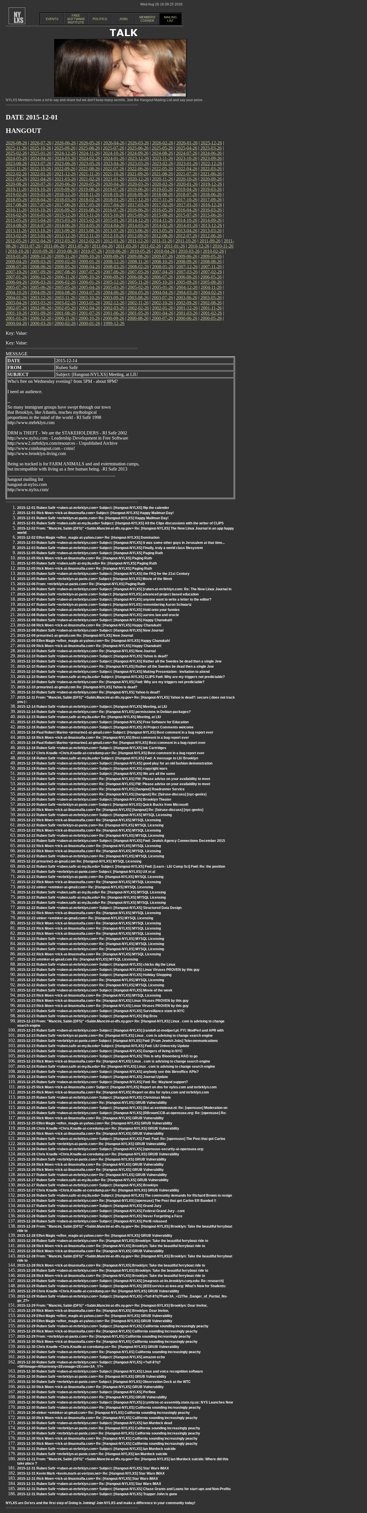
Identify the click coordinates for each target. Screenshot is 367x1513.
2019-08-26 (89, 189)
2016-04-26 (186, 209)
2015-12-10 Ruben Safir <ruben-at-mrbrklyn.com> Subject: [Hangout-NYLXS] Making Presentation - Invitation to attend (113, 672)
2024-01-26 (113, 158)
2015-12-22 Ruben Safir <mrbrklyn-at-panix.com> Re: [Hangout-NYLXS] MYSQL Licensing (90, 825)
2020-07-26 (40, 184)
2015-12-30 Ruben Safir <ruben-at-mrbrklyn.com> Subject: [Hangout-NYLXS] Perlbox (86, 1392)
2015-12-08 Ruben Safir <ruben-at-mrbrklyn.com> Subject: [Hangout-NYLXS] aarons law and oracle (98, 615)
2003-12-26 (40, 297)
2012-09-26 (138, 235)
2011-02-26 (150, 246)
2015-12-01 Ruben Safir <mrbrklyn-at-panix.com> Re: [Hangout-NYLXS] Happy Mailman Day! (93, 518)
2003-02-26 (65, 302)
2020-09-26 (211, 179)
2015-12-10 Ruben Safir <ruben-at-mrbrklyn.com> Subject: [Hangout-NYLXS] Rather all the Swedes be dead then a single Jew (119, 661)
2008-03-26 (113, 266)
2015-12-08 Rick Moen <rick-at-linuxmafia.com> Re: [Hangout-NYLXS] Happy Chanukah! (89, 625)
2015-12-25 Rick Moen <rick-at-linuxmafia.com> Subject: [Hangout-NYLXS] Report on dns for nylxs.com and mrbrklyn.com (117, 1087)
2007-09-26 (40, 271)
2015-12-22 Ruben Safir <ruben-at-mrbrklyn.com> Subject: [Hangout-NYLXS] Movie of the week (94, 990)
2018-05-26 (16, 199)
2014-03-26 (138, 225)
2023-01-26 (187, 163)
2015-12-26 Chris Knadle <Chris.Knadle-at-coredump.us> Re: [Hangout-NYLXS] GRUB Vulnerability (98, 1128)
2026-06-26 (65, 142)
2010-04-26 (164, 251)
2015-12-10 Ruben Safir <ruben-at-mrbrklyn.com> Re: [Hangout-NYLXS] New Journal (86, 651)
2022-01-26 (40, 173)
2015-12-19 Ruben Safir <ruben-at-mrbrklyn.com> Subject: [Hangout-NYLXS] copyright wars (92, 769)
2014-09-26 (211, 220)
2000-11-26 (64, 318)
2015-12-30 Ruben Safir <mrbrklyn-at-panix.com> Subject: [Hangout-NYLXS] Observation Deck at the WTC (104, 1382)
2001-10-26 (16, 313)
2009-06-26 (186, 256)
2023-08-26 (16, 163)
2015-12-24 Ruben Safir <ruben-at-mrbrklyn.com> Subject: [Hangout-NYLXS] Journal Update (92, 1077)
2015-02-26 (89, 220)
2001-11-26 (211, 307)
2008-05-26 (65, 266)
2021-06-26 (211, 173)
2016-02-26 (16, 215)
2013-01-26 (40, 235)
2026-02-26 (162, 142)
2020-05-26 (89, 184)
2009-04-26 (16, 261)
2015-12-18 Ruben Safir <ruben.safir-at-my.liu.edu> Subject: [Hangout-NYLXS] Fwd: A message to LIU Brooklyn (107, 758)
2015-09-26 (138, 215)
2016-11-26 (16, 209)
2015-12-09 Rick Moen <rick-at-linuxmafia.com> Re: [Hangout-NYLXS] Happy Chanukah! (89, 646)
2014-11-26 (162, 220)
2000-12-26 (40, 318)
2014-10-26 (186, 220)
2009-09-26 (113, 256)
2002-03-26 (113, 307)
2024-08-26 (162, 153)
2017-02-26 (162, 204)
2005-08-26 (211, 282)
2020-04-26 (113, 184)
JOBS (123, 19)
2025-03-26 (211, 148)
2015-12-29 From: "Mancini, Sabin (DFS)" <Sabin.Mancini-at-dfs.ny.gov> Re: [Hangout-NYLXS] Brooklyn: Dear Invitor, (112, 1306)
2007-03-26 (187, 271)
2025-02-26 (16, 153)
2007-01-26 (16, 277)
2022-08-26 (89, 168)
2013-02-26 (16, 235)
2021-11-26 (89, 173)
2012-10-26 (113, 235)
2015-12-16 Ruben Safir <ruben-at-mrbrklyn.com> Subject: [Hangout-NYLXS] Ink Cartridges (91, 748)
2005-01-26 (162, 287)
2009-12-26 (40, 256)
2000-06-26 (186, 318)
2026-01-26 (187, 142)
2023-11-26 (162, 158)
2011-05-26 (78, 246)
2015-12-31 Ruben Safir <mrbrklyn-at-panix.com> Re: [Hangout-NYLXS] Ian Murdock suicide (92, 1454)
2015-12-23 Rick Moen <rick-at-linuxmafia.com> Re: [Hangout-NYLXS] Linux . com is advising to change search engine (113, 1061)
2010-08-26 (67, 251)
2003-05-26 (211, 297)
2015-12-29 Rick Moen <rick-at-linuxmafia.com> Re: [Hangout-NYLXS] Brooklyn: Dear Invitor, (93, 1311)
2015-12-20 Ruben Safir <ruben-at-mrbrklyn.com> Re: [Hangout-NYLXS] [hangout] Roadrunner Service (101, 789)
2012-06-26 (211, 235)
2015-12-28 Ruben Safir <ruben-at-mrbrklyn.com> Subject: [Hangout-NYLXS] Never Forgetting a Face (99, 1216)
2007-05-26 (138, 271)
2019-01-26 (40, 194)
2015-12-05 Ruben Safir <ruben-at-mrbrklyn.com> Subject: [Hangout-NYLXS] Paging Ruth (90, 553)
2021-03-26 (65, 179)
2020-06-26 (65, 184)
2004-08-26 (65, 292)
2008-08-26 (211, 261)
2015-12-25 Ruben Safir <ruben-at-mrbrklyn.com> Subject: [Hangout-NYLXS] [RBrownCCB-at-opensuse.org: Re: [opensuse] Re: (122, 1113)
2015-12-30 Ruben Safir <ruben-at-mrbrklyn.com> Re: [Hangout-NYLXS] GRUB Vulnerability (92, 1397)
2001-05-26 (138, 313)
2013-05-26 (162, 230)
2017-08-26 (16, 204)
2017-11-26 (162, 199)
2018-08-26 (162, 194)
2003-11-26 (64, 297)
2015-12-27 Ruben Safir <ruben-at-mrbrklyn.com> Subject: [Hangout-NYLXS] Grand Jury (89, 1206)
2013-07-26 (113, 230)
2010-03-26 (189, 251)
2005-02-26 (138, 287)
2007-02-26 (211, 271)
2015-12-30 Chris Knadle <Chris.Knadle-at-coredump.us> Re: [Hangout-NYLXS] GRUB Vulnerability (98, 1347)
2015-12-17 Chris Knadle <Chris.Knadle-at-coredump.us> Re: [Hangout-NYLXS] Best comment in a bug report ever (110, 753)
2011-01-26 (174, 246)
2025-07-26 (113, 148)
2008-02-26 (138, 266)
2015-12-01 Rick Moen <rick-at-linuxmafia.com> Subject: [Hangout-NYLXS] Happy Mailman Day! (95, 513)
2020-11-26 (162, 179)
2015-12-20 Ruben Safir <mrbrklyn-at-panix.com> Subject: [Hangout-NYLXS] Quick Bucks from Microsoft (102, 805)
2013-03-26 (211, 230)
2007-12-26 (187, 266)
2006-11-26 (64, 277)
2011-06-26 (54, 246)
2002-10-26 (162, 302)
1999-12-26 (113, 323)
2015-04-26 (40, 220)
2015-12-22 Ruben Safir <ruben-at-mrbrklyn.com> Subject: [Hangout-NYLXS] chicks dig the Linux (96, 965)
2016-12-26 (211, 204)
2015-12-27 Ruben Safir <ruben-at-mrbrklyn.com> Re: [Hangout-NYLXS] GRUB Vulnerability (92, 1175)
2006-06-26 (186, 277)
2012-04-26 (40, 240)
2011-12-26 (138, 240)
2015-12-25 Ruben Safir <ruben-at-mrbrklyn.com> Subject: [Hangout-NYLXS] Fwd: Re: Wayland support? (102, 1082)
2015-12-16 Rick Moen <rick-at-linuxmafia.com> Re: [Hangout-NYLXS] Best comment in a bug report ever (103, 738)
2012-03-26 (65, 240)
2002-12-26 (113, 302)
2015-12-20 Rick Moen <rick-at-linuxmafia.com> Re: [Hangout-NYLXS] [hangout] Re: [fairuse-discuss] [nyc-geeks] (110, 810)
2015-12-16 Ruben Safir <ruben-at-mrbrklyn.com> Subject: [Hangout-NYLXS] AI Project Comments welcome (105, 727)
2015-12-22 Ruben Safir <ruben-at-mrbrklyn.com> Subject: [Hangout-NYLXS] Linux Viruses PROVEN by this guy (108, 970)
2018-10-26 (113, 194)
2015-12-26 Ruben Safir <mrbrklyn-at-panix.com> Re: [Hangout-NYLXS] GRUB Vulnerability (91, 1144)
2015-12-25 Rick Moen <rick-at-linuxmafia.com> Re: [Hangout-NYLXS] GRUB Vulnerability (90, 1118)
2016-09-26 (64, 209)
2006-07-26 (162, 277)
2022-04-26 (186, 168)
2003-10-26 (89, 297)
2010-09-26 (42, 251)
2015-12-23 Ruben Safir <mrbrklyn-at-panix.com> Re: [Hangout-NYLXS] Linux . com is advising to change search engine (115, 1036)
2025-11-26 (16, 148)
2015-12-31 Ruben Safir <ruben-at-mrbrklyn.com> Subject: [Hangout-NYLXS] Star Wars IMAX (93, 1468)
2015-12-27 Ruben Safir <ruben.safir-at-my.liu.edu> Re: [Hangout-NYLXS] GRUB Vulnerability (93, 1180)
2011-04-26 (102, 246)
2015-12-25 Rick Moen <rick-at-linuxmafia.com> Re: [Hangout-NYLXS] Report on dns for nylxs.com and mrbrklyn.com (113, 1092)
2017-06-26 (65, 204)
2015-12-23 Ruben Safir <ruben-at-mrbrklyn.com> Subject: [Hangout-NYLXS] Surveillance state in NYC (101, 1011)
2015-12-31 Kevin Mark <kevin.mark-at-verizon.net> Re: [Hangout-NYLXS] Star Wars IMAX (91, 1473)
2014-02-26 (162, 225)
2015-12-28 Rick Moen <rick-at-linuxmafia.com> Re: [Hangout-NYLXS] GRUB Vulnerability (90, 1251)
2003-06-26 (186, 297)
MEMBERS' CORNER (147, 18)
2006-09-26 (113, 277)
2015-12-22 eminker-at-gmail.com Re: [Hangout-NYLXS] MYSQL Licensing (77, 959)
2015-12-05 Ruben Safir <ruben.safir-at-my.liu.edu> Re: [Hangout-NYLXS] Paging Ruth (87, 563)
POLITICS (100, 19)
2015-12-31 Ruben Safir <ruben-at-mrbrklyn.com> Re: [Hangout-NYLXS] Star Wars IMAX (89, 1484)
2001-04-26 (162, 313)
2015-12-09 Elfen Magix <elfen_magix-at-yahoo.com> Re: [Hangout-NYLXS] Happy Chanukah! (93, 641)
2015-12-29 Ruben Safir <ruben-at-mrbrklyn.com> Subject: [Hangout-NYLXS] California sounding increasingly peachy (112, 1326)
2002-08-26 (211, 302)
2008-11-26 (138, 261)
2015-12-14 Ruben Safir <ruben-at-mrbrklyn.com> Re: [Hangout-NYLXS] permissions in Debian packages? (104, 712)
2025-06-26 (138, 148)
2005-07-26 (16, 287)
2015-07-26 (186, 215)
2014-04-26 (113, 225)
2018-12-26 (65, 194)
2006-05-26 (211, 277)
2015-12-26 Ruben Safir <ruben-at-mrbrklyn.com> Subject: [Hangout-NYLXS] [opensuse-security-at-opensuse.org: (110, 1149)
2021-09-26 (138, 173)
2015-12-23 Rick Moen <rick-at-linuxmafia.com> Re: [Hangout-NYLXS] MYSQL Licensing (89, 995)
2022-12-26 (211, 163)
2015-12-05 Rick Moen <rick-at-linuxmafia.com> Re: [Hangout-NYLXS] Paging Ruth (84, 558)
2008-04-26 (89, 266)
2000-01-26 (89, 323)
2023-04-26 (113, 163)
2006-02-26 (65, 282)
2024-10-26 (113, 153)
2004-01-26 (16, 297)
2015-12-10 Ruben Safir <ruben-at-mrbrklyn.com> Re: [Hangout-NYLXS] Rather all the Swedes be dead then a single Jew (115, 667)
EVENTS (52, 19)
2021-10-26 (113, 173)
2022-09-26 (64, 168)
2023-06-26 (65, 163)
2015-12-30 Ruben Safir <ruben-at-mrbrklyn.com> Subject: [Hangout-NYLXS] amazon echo (91, 1357)
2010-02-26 (213, 251)
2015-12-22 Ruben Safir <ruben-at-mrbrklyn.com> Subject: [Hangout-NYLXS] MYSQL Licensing (94, 815)
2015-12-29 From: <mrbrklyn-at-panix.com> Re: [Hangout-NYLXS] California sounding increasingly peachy (104, 1336)
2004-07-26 (89, 292)
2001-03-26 (187, 313)
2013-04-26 (186, 230)
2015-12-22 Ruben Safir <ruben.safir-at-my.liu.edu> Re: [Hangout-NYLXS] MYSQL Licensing (91, 892)
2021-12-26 (65, 173)
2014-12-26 (138, 220)
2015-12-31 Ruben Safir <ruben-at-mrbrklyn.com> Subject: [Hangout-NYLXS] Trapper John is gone (97, 1494)
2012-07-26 (186, 235)
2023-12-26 (138, 158)
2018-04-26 (40, 199)
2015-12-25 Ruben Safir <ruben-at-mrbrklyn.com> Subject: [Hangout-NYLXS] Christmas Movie (94, 1097)
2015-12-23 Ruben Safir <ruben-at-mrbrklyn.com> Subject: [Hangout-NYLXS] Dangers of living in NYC (100, 1051)
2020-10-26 (186, 179)
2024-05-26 (16, 158)
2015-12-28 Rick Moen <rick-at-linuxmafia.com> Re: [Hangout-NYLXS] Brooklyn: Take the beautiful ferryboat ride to (111, 1246)
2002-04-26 (89, 307)
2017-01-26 (187, 204)
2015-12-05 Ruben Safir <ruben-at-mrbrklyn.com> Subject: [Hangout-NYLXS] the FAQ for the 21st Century (103, 574)
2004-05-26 (138, 292)
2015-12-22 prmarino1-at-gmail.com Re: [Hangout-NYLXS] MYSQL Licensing (79, 861)
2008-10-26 (162, 261)
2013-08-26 (89, 230)
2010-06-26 (115, 251)
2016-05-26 (162, 209)
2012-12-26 (65, 235)
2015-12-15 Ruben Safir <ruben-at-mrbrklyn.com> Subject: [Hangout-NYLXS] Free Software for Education (103, 722)
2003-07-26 (162, 297)
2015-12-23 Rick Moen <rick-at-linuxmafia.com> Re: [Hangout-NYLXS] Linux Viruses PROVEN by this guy (103, 1001)
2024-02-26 (89, 158)
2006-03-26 (40, 282)
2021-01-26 (113, 179)
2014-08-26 (16, 225)
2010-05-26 (140, 251)
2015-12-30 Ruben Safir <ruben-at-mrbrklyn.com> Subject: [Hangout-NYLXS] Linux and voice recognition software (110, 1371)
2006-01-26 (89, 282)
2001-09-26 (40, 313)
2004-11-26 (211, 287)
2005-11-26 (138, 282)
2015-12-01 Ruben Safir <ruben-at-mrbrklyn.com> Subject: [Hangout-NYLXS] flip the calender (93, 508)
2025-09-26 (64, 148)
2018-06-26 (211, 194)
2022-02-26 (16, 173)
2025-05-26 (162, 148)
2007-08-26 (65, 271)
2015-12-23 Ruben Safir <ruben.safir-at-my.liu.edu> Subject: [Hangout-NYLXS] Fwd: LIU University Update (103, 1046)
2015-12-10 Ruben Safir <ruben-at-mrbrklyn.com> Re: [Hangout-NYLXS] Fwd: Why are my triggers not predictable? (110, 682)
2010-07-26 (91, 251)
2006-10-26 (89, 277)
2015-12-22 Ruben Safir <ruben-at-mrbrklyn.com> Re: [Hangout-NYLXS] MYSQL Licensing (90, 836)
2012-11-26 (89, 235)
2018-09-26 (138, 194)
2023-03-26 (138, 163)
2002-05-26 (65, 307)
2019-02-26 (16, 194)
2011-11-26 (162, 240)
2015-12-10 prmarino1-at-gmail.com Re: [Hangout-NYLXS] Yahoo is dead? (77, 687)
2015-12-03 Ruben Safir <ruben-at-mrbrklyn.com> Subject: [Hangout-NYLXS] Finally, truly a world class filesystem (110, 548)
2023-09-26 (211, 158)
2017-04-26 (113, 204)
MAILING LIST (170, 18)
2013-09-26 (64, 230)
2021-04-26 (40, 179)
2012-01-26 (113, 240)
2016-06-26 (138, 209)
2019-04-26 (186, 189)
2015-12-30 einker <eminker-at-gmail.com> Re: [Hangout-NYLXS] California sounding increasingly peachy (103, 1413)
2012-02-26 (89, 240)
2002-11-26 (138, 302)
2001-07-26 (89, 313)
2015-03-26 (65, 220)
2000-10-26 (89, 318)
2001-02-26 (211, 313)
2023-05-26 (89, 163)
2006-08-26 (138, 277)
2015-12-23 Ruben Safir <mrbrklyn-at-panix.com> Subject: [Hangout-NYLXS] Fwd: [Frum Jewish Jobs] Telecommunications (117, 1041)
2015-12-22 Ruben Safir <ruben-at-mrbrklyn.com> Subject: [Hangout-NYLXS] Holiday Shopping (94, 975)
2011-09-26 (210, 240)
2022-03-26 (211, 168)
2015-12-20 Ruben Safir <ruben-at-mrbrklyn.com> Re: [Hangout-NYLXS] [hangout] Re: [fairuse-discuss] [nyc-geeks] (111, 794)
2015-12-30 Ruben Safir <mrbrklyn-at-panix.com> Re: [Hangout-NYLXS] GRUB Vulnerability (91, 1377)
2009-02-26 (65, 261)
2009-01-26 (89, 261)
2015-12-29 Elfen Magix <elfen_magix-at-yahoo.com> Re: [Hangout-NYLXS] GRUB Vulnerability (94, 1316)
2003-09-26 (113, 297)
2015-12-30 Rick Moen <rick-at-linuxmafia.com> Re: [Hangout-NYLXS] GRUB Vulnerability (90, 1387)
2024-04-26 (40, 158)
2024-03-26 (65, 158)
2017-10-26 (186, 199)
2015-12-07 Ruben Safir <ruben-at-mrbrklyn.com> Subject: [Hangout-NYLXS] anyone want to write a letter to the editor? (114, 599)
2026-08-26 (16, 142)
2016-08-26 (89, 209)
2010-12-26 (198, 246)
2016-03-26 (211, 209)
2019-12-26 (211, 184)
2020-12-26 (138, 179)
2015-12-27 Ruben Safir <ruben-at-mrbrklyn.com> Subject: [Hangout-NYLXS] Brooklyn (87, 1185)
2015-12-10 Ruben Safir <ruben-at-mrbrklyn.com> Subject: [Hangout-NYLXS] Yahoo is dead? (92, 656)
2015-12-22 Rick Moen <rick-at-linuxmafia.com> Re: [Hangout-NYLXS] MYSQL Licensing (89, 820)
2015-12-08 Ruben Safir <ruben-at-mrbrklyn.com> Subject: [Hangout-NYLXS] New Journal (90, 630)
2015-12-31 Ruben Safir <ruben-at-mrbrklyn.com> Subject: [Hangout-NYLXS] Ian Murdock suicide (96, 1449)
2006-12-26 (40, 277)
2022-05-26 (162, 168)
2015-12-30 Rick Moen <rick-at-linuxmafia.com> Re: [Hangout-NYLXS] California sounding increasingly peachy (107, 1342)
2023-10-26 (186, 158)
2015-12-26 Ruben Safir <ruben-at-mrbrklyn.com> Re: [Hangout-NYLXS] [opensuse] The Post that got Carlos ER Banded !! (116, 1201)
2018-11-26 (89, 194)
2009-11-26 (64, 256)
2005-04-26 (89, 287)
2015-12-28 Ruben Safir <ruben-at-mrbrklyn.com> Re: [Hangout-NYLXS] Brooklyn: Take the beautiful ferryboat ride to (112, 1241)
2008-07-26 (16, 266)
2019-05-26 (162, 189)
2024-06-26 (211, 153)
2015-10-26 (113, 215)
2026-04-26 (113, 142)
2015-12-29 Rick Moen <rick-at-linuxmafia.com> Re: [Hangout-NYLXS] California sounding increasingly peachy (107, 1331)
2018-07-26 (186, 194)
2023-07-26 (40, 163)
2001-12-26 (187, 307)
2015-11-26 (89, 215)
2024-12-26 (65, 153)
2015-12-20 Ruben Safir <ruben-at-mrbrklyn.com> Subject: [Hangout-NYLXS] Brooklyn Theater (94, 799)
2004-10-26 (16, 292)
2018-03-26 (65, 199)
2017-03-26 (138, 204)
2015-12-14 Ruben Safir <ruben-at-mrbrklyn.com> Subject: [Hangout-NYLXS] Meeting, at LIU (92, 707)
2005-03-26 (113, 287)
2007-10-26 (16, 271)
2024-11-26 (89, 153)
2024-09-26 (138, 153)
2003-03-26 (40, 302)
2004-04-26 (162, 292)
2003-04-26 (16, 302)
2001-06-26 (113, 313)
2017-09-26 (211, 199)
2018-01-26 (113, 199)
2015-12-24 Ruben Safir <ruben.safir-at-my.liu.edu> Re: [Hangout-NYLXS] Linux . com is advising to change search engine (116, 1067)
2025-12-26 (211, 142)
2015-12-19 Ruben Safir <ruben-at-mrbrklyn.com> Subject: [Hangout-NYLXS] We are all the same (96, 774)
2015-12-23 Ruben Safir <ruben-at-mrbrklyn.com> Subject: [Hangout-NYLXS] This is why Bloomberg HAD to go (107, 1056)
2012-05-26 (16, 240)
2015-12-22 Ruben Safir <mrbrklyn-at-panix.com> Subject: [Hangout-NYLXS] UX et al (86, 872)
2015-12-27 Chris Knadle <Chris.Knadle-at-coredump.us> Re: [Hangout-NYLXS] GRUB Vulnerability (98, 1190)
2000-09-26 (113, 318)
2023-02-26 (162, 163)
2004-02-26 (211, 292)
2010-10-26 (18, 251)
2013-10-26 (40, 230)
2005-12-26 (113, 282)
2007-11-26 (211, 266)
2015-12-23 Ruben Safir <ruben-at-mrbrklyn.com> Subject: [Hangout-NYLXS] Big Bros (87, 1016)
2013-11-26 (16, 230)
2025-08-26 (89, 148)
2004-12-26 (187, 287)
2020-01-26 (187, 184)
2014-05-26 (89, 225)
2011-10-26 (185, 240)
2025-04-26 (186, 148)
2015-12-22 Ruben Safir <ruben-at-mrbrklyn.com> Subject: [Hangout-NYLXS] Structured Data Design (99, 908)
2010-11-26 (222, 246)
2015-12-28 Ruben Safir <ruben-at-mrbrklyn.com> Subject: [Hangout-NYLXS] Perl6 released (92, 1221)
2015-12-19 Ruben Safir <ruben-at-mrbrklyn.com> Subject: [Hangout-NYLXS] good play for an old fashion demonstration (114, 763)
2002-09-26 (186, 302)
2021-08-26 (162, 173)
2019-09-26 (64, 189)
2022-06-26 (138, 168)
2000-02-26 (65, 323)
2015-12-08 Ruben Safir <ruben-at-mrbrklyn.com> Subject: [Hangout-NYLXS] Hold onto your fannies (98, 610)
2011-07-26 (29, 246)
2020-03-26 (138, 184)
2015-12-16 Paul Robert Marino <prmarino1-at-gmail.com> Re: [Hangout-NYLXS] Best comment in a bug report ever (111, 743)
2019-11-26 (16, 189)
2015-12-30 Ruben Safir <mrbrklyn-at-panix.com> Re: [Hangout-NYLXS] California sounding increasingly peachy (108, 1428)
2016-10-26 (40, 209)
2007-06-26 (113, 271)
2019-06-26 (138, 189)
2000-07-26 (162, 318)
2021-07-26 (186, 173)
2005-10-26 (162, 282)
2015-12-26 (65, 215)
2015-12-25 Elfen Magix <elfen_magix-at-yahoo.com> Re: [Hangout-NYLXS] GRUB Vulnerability (94, 1123)
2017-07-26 (40, 204)
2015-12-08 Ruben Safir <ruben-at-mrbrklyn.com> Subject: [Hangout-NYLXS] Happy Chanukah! (94, 620)
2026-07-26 (40, 142)
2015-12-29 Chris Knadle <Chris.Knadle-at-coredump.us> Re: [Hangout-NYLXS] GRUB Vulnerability (98, 1291)
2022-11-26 (16, 168)
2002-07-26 (16, 307)
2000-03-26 (40, 323)
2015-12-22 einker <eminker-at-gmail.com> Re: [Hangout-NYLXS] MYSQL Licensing (85, 887)
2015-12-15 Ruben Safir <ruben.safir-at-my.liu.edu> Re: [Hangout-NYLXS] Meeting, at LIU (89, 717)
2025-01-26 (40, 153)
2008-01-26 (162, 266)
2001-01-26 (16, 318)
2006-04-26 (16, 282)
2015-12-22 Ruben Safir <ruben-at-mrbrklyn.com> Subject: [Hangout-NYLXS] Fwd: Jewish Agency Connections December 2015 (121, 841)
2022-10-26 (40, 168)
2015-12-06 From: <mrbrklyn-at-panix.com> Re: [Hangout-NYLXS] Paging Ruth (81, 584)
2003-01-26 (89, 302)
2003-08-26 (138, 297)
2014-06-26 (65, 225)
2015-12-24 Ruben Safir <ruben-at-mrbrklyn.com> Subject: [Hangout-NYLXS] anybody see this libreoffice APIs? (108, 1072)
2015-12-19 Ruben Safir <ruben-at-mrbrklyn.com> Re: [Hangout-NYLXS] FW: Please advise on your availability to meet (113, 779)
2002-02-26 (138, 307)
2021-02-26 (89, 179)
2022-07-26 (113, 168)
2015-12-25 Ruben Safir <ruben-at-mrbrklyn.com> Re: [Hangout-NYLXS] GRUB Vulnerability (92, 1103)
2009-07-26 (162, 256)
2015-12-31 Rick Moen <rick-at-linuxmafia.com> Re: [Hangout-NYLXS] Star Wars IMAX (87, 1479)
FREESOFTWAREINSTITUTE (76, 19)
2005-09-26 (186, 282)
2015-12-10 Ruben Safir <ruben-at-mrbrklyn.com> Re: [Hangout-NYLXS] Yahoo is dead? (88, 692)
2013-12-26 (211, 225)
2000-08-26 (138, 318)
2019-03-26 (211, 189)
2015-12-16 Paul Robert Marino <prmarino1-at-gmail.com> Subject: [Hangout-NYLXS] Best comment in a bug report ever (115, 732)
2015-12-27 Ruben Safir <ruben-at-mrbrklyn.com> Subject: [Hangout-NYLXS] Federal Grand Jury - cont (101, 1211)
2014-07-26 (40, 225)
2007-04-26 (162, 271)
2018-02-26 (89, 199)
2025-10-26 (40, 148)
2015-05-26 (16, 220)
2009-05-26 (211, 256)
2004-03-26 (187, 292)
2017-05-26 (89, 204)
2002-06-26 (40, 307)
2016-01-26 (40, 215)
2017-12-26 (138, 199)
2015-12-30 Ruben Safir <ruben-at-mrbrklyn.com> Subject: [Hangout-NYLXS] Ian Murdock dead (94, 1423)
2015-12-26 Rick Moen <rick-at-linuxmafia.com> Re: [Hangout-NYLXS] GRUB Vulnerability (90, 1134)
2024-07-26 (186, 153)
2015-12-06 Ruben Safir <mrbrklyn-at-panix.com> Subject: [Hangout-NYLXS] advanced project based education (108, 594)
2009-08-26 (138, 256)
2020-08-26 (16, 184)
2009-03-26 (40, 261)
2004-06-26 (113, 292)
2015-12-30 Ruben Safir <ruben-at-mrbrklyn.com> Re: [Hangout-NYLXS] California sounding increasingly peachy (109, 1352)
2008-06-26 (40, 266)
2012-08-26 (162, 235)
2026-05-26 (89, 142)
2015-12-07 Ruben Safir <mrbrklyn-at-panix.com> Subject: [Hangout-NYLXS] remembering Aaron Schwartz (104, 605)
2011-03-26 (126, 246)
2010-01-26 (16, 256)
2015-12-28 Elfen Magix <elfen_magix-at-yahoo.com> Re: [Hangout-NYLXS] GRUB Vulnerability (94, 1236)
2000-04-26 (16, 323)
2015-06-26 (211, 215)
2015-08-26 (162, 215)
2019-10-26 (40, 189)
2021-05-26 (16, 179)
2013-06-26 (138, 230)
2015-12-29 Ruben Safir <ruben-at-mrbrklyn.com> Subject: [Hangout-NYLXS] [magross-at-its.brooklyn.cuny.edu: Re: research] (120, 1281)
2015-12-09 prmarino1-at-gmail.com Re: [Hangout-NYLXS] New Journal (75, 636)
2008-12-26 (113, 261)
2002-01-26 (162, 307)
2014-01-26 (187, 225)
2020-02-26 (162, 184)
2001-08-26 (65, 313)
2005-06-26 (40, 287)
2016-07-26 (113, 209)
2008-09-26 (186, 261)
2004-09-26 (40, 292)
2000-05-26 (211, 318)
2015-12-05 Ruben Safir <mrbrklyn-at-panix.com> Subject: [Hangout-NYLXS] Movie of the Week (94, 579)
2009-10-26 (89, 256)
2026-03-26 (138, 142)
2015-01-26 (113, 220)
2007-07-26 (89, 271)
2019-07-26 (113, 189)
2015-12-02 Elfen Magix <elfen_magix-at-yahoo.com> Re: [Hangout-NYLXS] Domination (88, 538)
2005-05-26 (65, 287)
